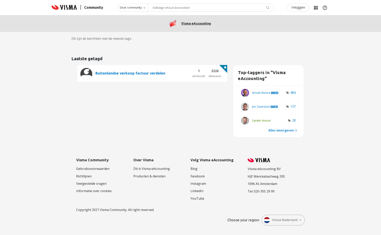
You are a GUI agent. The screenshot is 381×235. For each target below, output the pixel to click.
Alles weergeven (281, 130)
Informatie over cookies (94, 191)
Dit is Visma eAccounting (151, 168)
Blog (193, 168)
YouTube (197, 198)
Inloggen (298, 7)
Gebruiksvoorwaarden (93, 168)
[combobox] (211, 8)
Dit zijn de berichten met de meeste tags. (101, 38)
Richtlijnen (84, 176)
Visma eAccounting (196, 23)
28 (294, 120)
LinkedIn (196, 191)
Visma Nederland (284, 220)
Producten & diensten (149, 176)
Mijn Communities (315, 7)
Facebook (197, 176)
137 (293, 106)
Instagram (198, 183)
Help (324, 7)
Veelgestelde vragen (91, 183)
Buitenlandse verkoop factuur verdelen (130, 73)
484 (293, 92)
